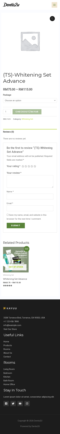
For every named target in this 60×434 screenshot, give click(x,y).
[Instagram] (27, 403)
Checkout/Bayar (27, 111)
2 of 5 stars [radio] (26, 166)
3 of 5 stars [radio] (29, 166)
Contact (7, 356)
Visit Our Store (10, 329)
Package (7, 95)
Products (7, 345)
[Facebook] (6, 403)
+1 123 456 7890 (11, 321)
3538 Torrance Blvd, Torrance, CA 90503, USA (24, 317)
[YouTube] (20, 403)
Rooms (6, 349)
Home (6, 341)
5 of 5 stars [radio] (35, 166)
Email (10, 203)
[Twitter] (13, 403)
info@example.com (12, 325)
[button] (52, 18)
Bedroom (7, 373)
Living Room (9, 369)
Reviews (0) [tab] (8, 132)
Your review (14, 173)
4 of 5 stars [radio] (32, 166)
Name (10, 191)
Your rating (13, 166)
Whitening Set (27, 119)
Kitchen (6, 377)
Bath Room (8, 380)
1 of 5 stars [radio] (23, 166)
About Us (7, 353)
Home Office (9, 384)
